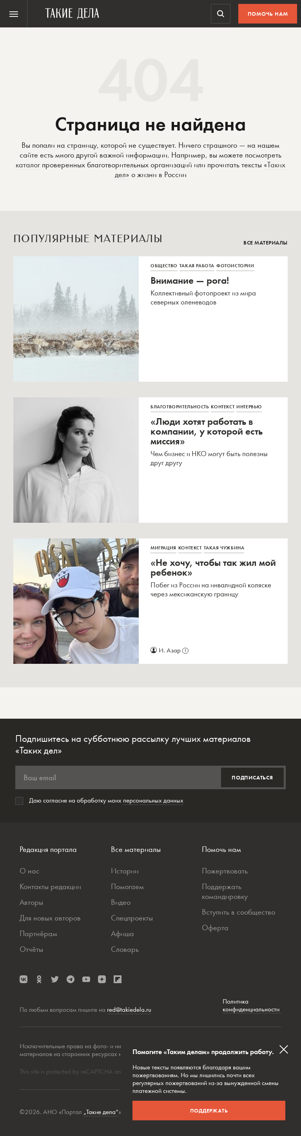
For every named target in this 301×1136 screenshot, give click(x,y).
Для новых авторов (50, 918)
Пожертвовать (225, 871)
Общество (164, 266)
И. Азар (172, 650)
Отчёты (31, 949)
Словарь (125, 949)
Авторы (31, 902)
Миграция (163, 548)
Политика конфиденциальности (252, 1005)
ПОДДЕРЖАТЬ (209, 1110)
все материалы (265, 242)
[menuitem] (13, 13)
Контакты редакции (50, 886)
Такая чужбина (224, 548)
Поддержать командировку (225, 891)
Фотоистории (235, 266)
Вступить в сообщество (238, 912)
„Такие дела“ (100, 1111)
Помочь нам (268, 13)
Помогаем (127, 886)
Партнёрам (38, 933)
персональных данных (153, 800)
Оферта (215, 927)
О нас (30, 871)
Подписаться (252, 777)
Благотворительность (179, 407)
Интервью (249, 407)
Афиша (122, 933)
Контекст (222, 407)
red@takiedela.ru (129, 1009)
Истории (125, 871)
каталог (28, 164)
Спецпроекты (132, 918)
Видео (121, 902)
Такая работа (197, 266)
